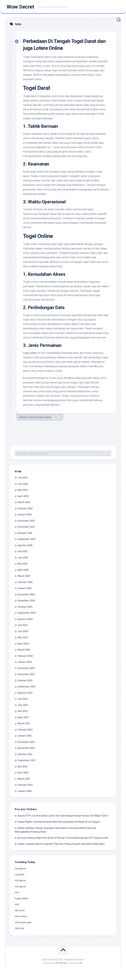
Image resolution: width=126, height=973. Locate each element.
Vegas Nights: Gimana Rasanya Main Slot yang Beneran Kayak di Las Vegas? (59, 821)
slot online (20, 916)
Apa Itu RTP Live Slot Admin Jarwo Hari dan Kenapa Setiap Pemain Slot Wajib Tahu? (63, 815)
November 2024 (26, 600)
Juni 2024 (23, 631)
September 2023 (26, 686)
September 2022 (26, 760)
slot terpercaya (23, 922)
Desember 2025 (26, 520)
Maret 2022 (24, 779)
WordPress (62, 963)
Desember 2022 (26, 742)
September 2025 (26, 539)
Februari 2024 (25, 656)
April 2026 (23, 496)
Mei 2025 (23, 563)
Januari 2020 (25, 791)
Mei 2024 (23, 637)
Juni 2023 (23, 705)
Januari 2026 (25, 514)
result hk (19, 874)
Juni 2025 (23, 557)
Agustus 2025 (25, 545)
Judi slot (19, 928)
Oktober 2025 (25, 533)
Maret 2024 (24, 649)
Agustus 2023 (25, 692)
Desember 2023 (26, 668)
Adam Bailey (44, 417)
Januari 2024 (25, 662)
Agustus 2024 (25, 619)
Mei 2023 (23, 711)
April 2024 (23, 643)
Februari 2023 (25, 729)
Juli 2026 (22, 477)
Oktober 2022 (25, 754)
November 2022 (26, 748)
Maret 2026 (24, 502)
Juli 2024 (22, 625)
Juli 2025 (22, 551)
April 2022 (23, 772)
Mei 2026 (23, 490)
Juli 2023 (22, 699)
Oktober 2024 (25, 606)
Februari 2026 (25, 508)
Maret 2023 (24, 723)
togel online (30, 352)
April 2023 (23, 717)
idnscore (20, 910)
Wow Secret (20, 7)
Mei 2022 (23, 766)
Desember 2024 (26, 594)
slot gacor (20, 868)
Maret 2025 (24, 576)
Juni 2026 (23, 484)
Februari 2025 (25, 582)
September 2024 (26, 613)
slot (17, 892)
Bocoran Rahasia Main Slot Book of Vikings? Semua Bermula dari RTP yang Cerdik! (63, 838)
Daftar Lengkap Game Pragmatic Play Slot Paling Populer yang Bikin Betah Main (61, 844)
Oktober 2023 (25, 680)
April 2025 (23, 570)
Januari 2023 (25, 735)
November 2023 (26, 674)
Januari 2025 (25, 588)
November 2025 (26, 526)
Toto (56, 417)
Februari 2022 (25, 785)
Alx (80, 963)
